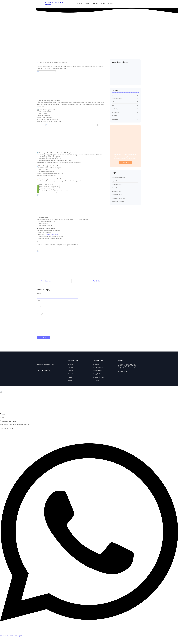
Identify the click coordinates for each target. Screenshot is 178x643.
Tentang (95, 3)
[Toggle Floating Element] (1, 639)
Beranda (79, 3)
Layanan (87, 3)
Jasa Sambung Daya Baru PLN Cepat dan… (124, 79)
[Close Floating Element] (1, 390)
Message (40, 313)
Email (39, 300)
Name (39, 293)
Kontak (110, 3)
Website (39, 307)
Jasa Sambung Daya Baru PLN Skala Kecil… (123, 73)
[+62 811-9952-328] (51, 234)
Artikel (103, 3)
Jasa (40, 62)
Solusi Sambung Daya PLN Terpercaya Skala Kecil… (124, 68)
